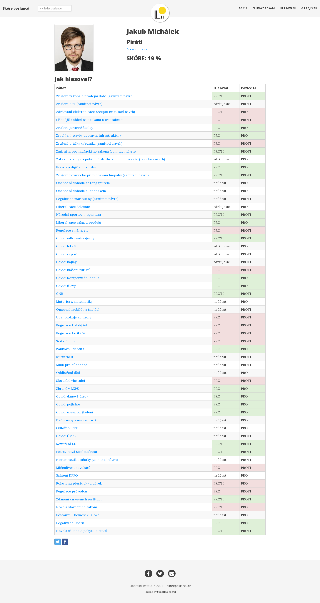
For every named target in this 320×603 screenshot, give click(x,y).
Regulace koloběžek (72, 325)
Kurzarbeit (64, 357)
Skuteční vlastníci (70, 380)
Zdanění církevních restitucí (79, 499)
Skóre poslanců (16, 8)
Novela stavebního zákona (77, 507)
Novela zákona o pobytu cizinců (81, 531)
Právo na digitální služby (76, 167)
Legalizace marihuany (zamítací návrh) (87, 199)
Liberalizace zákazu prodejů (78, 222)
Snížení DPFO (67, 475)
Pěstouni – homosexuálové (77, 515)
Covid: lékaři (66, 246)
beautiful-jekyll (166, 591)
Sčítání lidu (65, 341)
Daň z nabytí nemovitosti (76, 420)
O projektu (309, 8)
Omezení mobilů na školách (78, 309)
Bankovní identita (70, 349)
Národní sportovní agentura (78, 214)
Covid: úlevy (66, 286)
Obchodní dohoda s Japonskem (81, 191)
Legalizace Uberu (70, 523)
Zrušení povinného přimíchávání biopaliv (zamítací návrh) (102, 175)
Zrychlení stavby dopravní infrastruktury (89, 135)
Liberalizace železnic (73, 207)
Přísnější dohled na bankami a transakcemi (90, 120)
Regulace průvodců (71, 491)
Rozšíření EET (67, 444)
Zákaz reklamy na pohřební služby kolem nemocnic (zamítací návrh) (110, 159)
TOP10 (243, 8)
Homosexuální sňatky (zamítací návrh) (87, 459)
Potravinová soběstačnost (76, 452)
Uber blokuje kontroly (73, 317)
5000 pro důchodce (71, 365)
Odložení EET (67, 428)
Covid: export (67, 254)
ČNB (59, 293)
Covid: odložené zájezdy (75, 238)
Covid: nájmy (66, 262)
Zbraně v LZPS (67, 388)
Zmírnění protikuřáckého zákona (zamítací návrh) (96, 151)
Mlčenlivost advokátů (73, 467)
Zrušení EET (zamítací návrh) (79, 104)
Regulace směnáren (72, 230)
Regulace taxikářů (70, 333)
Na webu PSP (137, 49)
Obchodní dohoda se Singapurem (83, 183)
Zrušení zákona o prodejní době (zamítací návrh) (94, 96)
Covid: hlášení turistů (73, 270)
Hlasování (288, 8)
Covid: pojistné (68, 404)
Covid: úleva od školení (74, 412)
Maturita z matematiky (74, 301)
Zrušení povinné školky (74, 128)
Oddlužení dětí (68, 372)
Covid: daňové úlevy (72, 396)
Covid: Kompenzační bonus (77, 278)
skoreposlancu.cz (179, 586)
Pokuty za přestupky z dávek (79, 483)
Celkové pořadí (264, 8)
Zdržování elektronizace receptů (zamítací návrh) (95, 112)
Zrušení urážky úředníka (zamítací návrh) (89, 143)
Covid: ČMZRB (67, 436)
